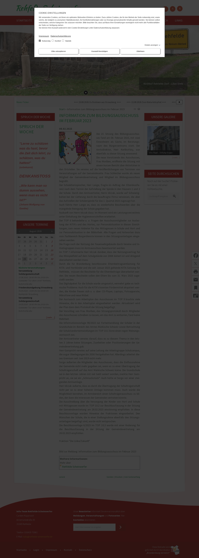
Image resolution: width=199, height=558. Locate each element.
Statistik (68, 41)
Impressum (44, 36)
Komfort (57, 41)
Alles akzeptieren (58, 51)
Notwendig (46, 41)
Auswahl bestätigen (99, 51)
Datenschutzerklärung (61, 36)
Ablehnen (140, 51)
